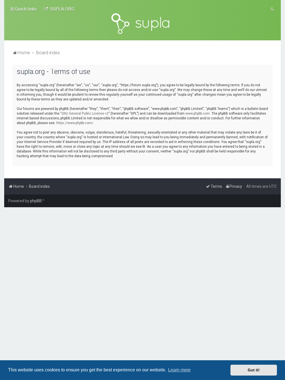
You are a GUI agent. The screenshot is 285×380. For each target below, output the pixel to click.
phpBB (36, 201)
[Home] (142, 24)
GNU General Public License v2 (85, 113)
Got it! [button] (254, 370)
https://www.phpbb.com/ (74, 123)
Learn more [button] (179, 369)
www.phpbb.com (197, 113)
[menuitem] (59, 9)
